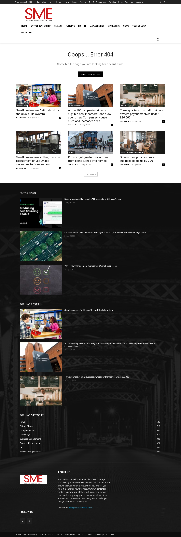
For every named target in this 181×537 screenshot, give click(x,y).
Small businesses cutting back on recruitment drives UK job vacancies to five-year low (38, 161)
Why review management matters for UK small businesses (90, 266)
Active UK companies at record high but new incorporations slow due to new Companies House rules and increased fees (89, 116)
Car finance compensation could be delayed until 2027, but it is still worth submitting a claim (105, 232)
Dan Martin (21, 118)
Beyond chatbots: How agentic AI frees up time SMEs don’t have (92, 199)
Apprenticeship (22, 106)
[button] (158, 39)
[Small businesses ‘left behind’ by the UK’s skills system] (38, 95)
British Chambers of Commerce (132, 152)
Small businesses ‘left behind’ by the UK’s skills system (37, 112)
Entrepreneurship (75, 106)
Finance (123, 106)
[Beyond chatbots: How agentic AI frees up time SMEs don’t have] (41, 212)
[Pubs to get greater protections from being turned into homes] (90, 142)
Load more (89, 174)
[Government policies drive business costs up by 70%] (142, 142)
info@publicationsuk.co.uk (80, 507)
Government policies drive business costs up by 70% (137, 159)
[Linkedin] (160, 2)
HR (18, 152)
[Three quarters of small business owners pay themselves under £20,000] (142, 95)
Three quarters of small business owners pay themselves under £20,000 (141, 114)
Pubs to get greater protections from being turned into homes (88, 159)
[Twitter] (164, 2)
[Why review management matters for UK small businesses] (41, 279)
